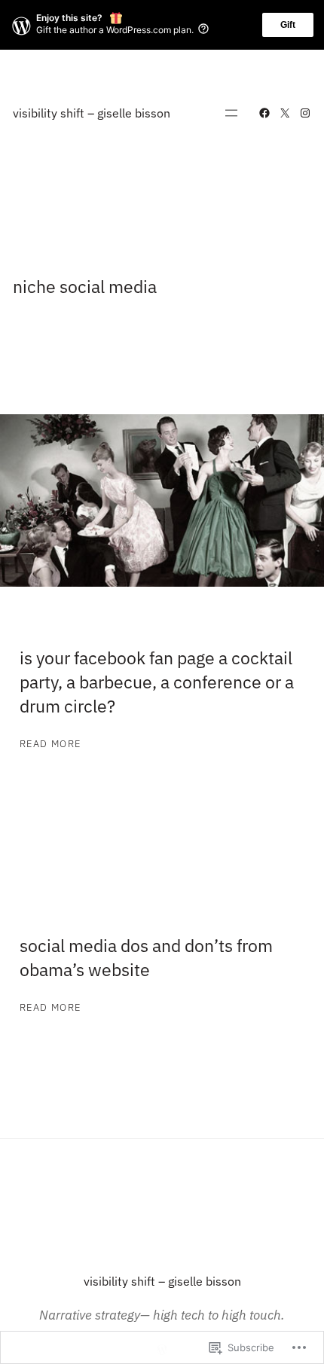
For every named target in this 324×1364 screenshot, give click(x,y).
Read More (50, 744)
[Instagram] (305, 113)
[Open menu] (231, 113)
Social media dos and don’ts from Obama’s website (146, 958)
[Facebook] (264, 113)
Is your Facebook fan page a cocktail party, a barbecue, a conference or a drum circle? (157, 682)
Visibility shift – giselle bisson (91, 113)
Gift (287, 25)
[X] (285, 113)
